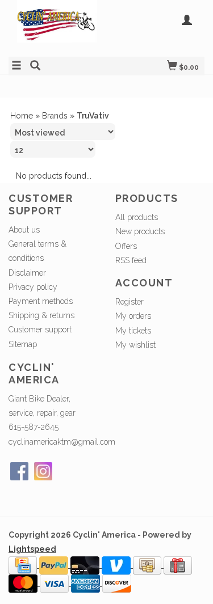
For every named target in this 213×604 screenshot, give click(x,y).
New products (140, 231)
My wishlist (135, 344)
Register (129, 301)
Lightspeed (32, 549)
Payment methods (41, 301)
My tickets (133, 330)
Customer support (40, 329)
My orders (133, 315)
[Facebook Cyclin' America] (19, 471)
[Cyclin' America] (57, 27)
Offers (126, 246)
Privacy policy (33, 287)
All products (136, 217)
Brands (55, 115)
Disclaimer (27, 272)
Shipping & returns (41, 315)
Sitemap (23, 344)
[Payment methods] (24, 564)
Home (21, 115)
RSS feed (131, 260)
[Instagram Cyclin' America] (43, 471)
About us (24, 229)
